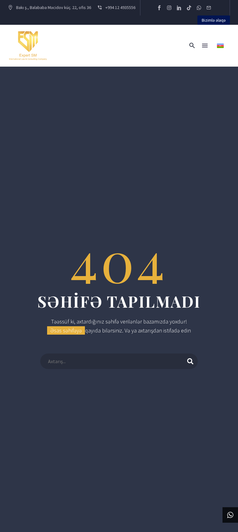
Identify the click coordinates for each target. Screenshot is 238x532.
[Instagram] (169, 8)
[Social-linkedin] (179, 8)
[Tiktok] (189, 8)
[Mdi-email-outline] (209, 8)
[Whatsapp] (199, 8)
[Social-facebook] (159, 8)
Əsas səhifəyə (66, 330)
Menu (205, 45)
